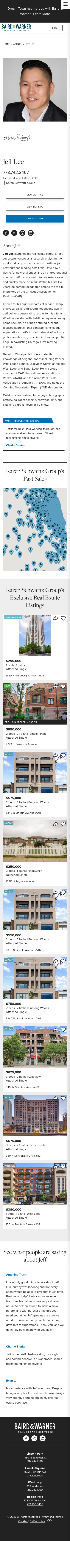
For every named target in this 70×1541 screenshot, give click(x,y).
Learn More (41, 13)
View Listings (35, 194)
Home (6, 44)
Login (56, 27)
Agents (17, 44)
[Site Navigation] (65, 4)
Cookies (23, 1521)
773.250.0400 (35, 1504)
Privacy (45, 1517)
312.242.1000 (35, 1461)
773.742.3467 (16, 172)
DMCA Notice (37, 1521)
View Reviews (35, 206)
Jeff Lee (30, 44)
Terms (58, 1517)
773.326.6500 (35, 1475)
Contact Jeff (35, 218)
